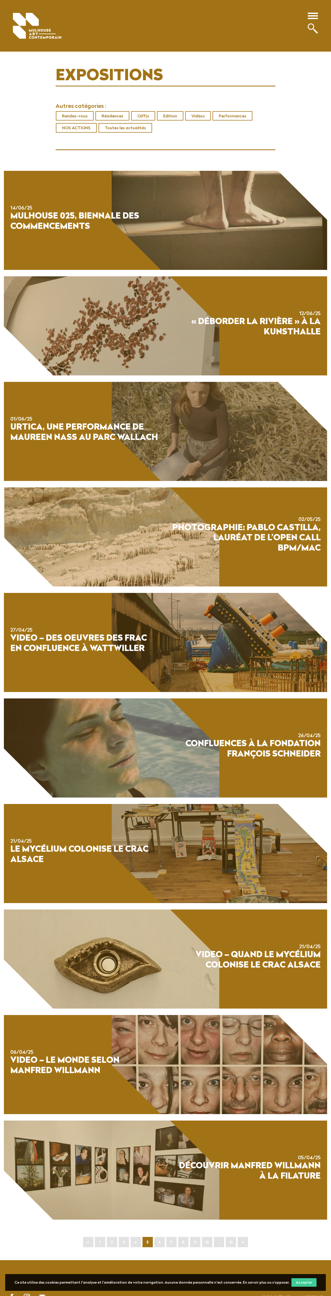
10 (207, 1241)
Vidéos (198, 116)
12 (230, 1241)
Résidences (112, 116)
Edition (170, 116)
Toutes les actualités (125, 128)
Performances (232, 116)
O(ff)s (143, 116)
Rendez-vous (74, 116)
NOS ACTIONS (76, 128)
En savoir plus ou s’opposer (266, 1282)
